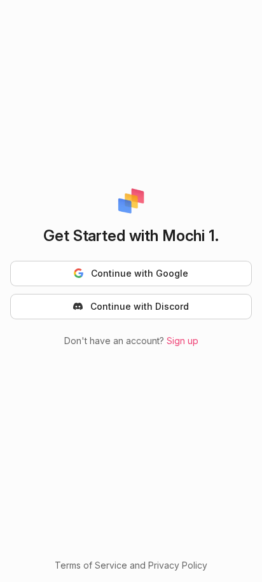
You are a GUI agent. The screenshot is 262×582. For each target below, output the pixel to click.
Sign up (182, 340)
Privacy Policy (177, 565)
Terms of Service (91, 565)
